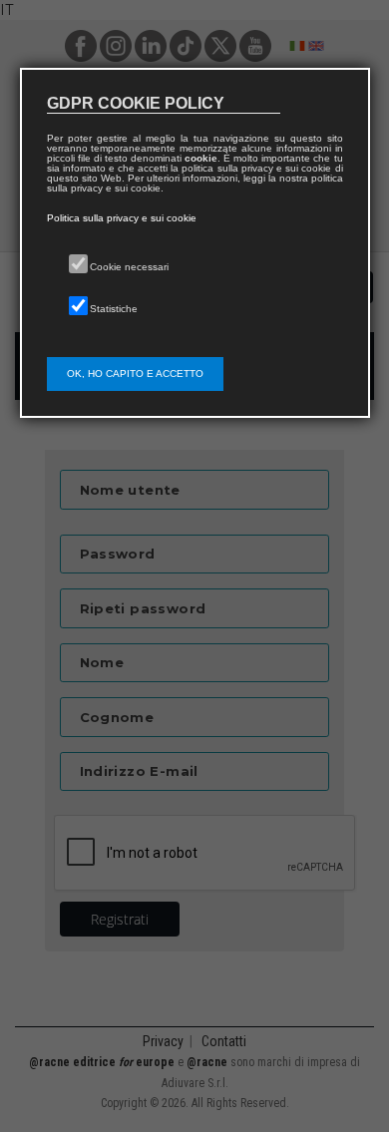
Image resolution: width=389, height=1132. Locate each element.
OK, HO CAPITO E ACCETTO (135, 373)
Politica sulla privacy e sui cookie (121, 217)
